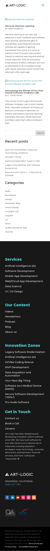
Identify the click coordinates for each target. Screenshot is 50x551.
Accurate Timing (13, 157)
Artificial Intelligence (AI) (20, 265)
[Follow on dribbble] (28, 497)
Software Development (20, 271)
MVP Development (17, 367)
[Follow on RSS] (34, 497)
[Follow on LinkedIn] (12, 497)
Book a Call (12, 423)
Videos (9, 311)
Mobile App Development (21, 276)
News (8, 223)
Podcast (10, 321)
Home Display (12, 207)
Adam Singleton (15, 28)
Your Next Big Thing (17, 380)
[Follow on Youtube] (18, 497)
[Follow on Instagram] (23, 497)
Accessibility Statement (28, 547)
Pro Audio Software (17, 402)
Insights (9, 215)
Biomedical (10, 195)
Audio (8, 191)
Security (9, 232)
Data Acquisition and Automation (18, 374)
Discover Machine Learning (19, 26)
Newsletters (12, 316)
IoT (6, 219)
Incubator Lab (12, 211)
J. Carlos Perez (15, 95)
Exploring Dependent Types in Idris (22, 161)
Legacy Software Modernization (25, 352)
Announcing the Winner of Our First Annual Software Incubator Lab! (24, 91)
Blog (8, 326)
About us (11, 332)
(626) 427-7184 (13, 484)
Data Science (13, 286)
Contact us (12, 418)
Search (40, 133)
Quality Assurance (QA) (16, 228)
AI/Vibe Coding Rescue (19, 362)
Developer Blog (12, 203)
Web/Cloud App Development (24, 281)
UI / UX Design (14, 291)
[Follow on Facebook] (7, 497)
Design (8, 199)
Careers (10, 428)
